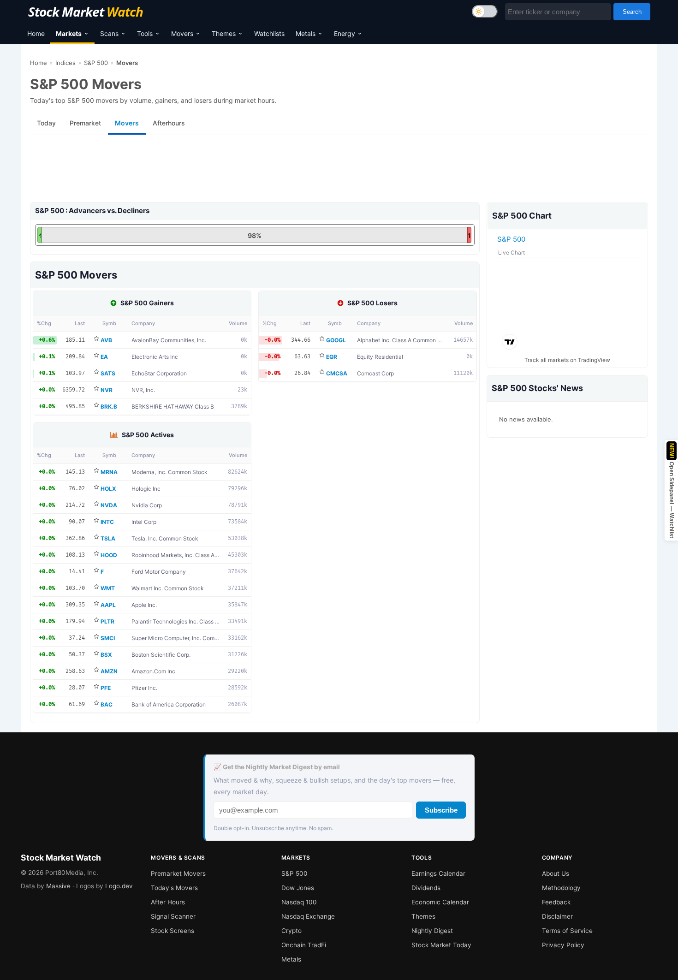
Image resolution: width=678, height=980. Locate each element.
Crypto (291, 930)
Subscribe (441, 810)
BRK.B (109, 406)
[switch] (485, 11)
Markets (69, 33)
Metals (305, 33)
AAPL (108, 604)
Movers (182, 33)
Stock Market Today (441, 945)
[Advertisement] (306, 172)
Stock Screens (172, 930)
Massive (58, 886)
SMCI (108, 638)
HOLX (108, 488)
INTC (107, 521)
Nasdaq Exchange (308, 916)
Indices (65, 62)
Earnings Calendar (438, 873)
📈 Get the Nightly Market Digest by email (277, 767)
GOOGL (336, 340)
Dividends (425, 887)
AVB (106, 340)
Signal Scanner (173, 916)
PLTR (107, 621)
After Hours (168, 902)
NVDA (109, 505)
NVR (107, 389)
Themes (224, 33)
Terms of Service (567, 930)
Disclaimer (557, 916)
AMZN (109, 671)
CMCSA (336, 373)
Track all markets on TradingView (567, 359)
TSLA (108, 538)
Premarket (85, 123)
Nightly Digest (432, 930)
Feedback (556, 902)
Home (36, 33)
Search (632, 11)
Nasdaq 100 (299, 902)
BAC (107, 704)
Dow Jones (297, 887)
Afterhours (169, 123)
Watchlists (269, 33)
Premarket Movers (178, 873)
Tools (145, 33)
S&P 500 (96, 62)
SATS (108, 373)
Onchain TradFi (303, 945)
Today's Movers (174, 887)
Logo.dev (119, 886)
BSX (106, 654)
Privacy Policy (563, 945)
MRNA (109, 472)
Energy (344, 33)
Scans (109, 33)
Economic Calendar (440, 902)
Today (46, 123)
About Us (555, 873)
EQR (331, 356)
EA (104, 356)
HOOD (109, 555)
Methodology (561, 887)
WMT (108, 588)
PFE (106, 687)
